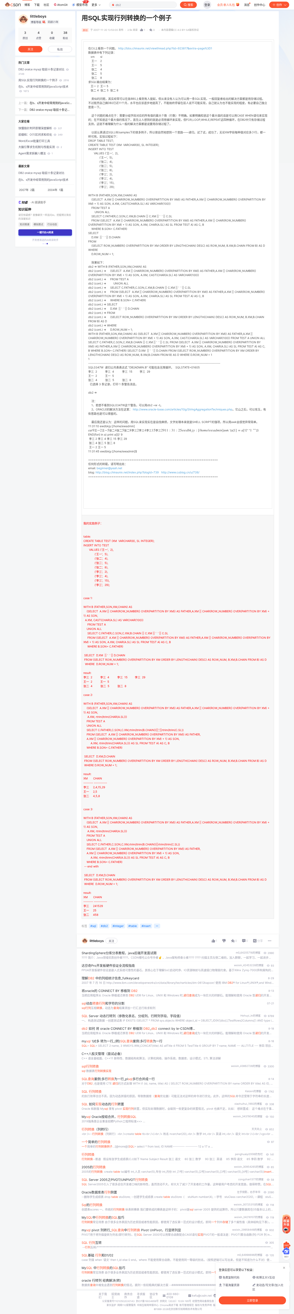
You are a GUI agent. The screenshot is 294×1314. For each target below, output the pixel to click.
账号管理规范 (186, 1305)
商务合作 (128, 1295)
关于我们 (103, 1295)
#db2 (104, 926)
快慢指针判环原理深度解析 (40, 128)
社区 (46, 4)
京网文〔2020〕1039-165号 (175, 1301)
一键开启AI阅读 (45, 232)
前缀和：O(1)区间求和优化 (40, 134)
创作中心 (259, 4)
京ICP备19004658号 (147, 1301)
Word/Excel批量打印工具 (34, 141)
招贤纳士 (115, 1295)
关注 (111, 941)
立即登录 (252, 1300)
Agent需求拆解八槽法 (35, 153)
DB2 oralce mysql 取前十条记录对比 (41, 71)
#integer (118, 926)
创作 (279, 4)
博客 (27, 4)
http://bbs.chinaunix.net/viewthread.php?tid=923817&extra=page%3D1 (165, 48)
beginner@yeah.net (109, 468)
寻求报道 (141, 1295)
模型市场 (82, 4)
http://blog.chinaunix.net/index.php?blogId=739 (127, 472)
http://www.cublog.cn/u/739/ (180, 472)
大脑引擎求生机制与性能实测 (40, 147)
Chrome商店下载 (169, 1305)
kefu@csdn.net (202, 1295)
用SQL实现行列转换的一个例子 (43, 80)
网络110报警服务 (126, 1305)
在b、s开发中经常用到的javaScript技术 (43, 89)
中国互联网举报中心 (148, 1305)
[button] (43, 243)
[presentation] (155, 430)
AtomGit (62, 4)
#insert (146, 926)
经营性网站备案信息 (203, 1301)
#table (132, 926)
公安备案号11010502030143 (118, 1301)
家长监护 (111, 1305)
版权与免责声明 (203, 1305)
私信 (60, 49)
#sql (93, 926)
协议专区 (154, 1295)
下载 (37, 4)
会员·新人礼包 (226, 4)
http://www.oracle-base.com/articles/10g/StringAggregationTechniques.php (182, 409)
